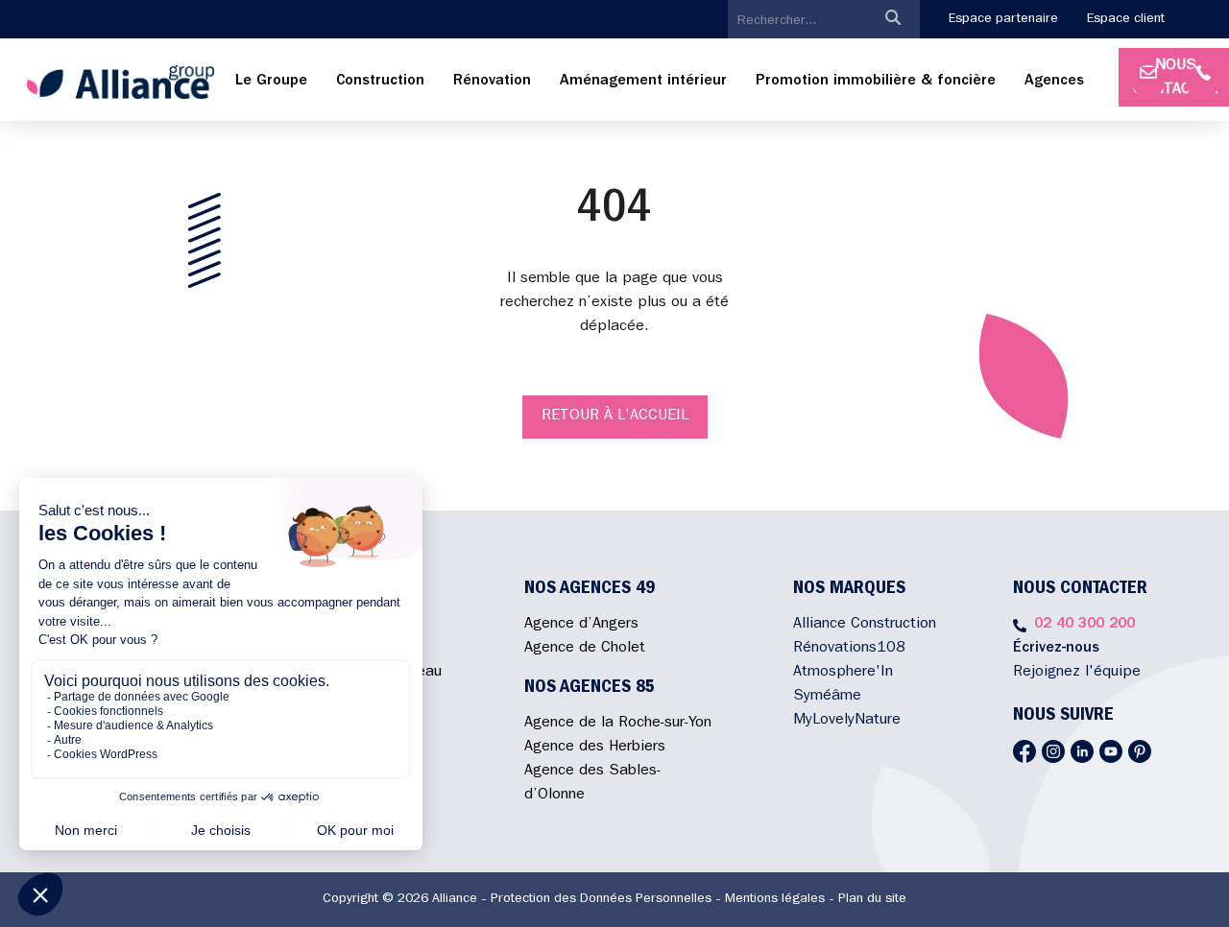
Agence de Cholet (584, 648)
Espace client (1126, 19)
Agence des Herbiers (594, 747)
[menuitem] (271, 82)
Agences (1054, 81)
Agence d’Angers (581, 624)
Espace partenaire (1003, 19)
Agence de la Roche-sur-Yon (617, 723)
